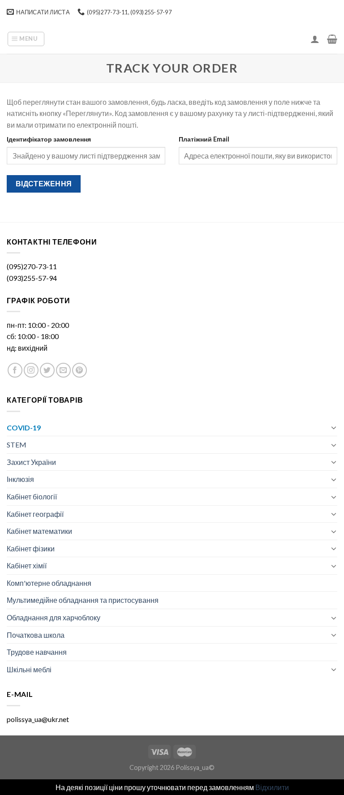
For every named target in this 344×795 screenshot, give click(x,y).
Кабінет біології (32, 496)
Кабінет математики (39, 531)
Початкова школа (35, 635)
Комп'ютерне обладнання (49, 583)
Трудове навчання (37, 652)
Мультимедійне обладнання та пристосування (83, 600)
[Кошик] (332, 39)
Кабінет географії (35, 514)
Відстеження (44, 184)
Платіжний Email (204, 139)
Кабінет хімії (27, 565)
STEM (16, 444)
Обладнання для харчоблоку (53, 617)
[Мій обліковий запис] (314, 39)
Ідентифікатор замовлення (49, 139)
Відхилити (272, 787)
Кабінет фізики (31, 548)
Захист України (31, 462)
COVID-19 (24, 427)
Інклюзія (20, 479)
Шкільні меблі (29, 669)
